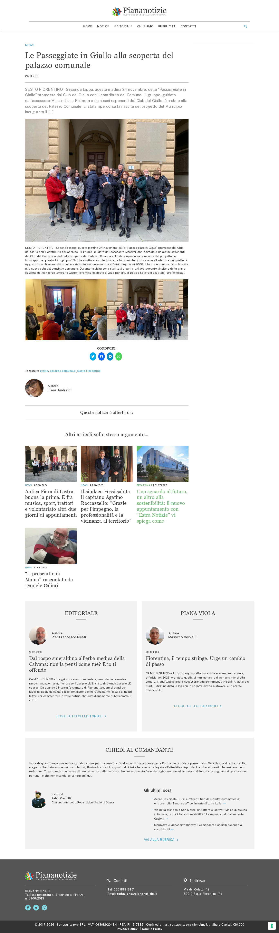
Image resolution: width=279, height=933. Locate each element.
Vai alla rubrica (159, 840)
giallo (44, 370)
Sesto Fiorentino (88, 370)
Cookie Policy (152, 929)
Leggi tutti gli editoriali (79, 716)
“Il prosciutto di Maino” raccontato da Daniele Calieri (49, 579)
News (29, 45)
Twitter (36, 907)
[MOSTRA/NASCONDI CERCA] (246, 26)
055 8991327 (124, 889)
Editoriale (123, 26)
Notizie (103, 26)
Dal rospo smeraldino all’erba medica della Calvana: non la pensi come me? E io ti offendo (77, 664)
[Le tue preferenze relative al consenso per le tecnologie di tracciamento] (272, 926)
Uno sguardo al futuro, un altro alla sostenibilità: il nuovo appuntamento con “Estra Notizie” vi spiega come (162, 506)
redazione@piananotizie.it (137, 893)
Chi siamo (145, 26)
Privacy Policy (127, 929)
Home (87, 26)
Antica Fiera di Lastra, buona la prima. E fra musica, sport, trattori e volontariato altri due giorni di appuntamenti (51, 503)
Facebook (28, 907)
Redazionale (145, 485)
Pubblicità (167, 26)
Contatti (188, 26)
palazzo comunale (63, 370)
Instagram (45, 907)
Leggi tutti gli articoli (196, 706)
